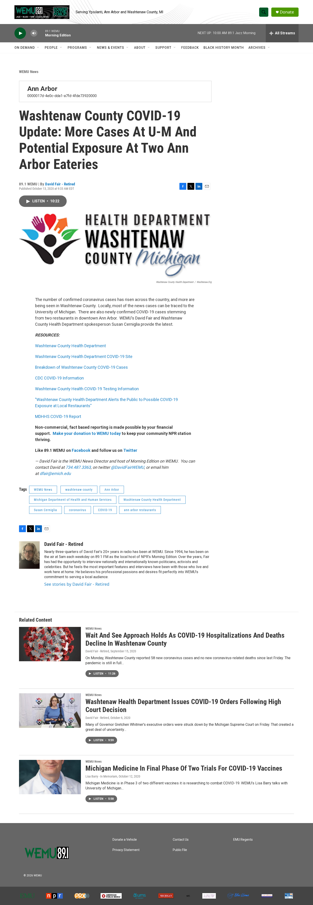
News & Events (110, 47)
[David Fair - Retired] (29, 555)
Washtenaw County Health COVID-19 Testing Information (87, 388)
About (140, 47)
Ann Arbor (42, 88)
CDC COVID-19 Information (59, 378)
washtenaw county (79, 489)
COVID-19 (105, 510)
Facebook (81, 450)
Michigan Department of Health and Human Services (73, 499)
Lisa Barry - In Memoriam (101, 776)
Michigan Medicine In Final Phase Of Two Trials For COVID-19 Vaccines (183, 768)
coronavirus (77, 510)
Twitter (130, 450)
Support (163, 47)
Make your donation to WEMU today (87, 433)
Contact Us (181, 839)
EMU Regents (243, 839)
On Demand (24, 47)
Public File (180, 850)
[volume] (34, 33)
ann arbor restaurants (140, 510)
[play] (20, 33)
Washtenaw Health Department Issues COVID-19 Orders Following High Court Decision (183, 706)
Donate (287, 12)
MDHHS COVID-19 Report (58, 416)
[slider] (41, 33)
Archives (257, 47)
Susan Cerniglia (45, 510)
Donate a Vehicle (125, 839)
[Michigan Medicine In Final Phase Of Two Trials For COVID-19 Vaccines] (50, 777)
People (51, 47)
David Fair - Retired (60, 184)
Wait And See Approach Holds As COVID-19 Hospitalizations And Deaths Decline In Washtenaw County (185, 639)
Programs (77, 47)
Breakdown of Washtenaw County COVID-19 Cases (81, 367)
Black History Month (223, 47)
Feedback (190, 47)
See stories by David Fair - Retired (76, 584)
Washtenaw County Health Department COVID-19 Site (83, 356)
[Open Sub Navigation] (38, 47)
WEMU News (28, 71)
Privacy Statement (126, 850)
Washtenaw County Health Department (70, 345)
